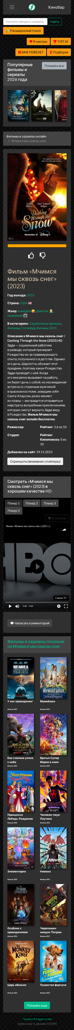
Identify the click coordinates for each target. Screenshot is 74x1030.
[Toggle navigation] (11, 7)
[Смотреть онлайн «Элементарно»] (20, 847)
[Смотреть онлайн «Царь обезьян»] (20, 961)
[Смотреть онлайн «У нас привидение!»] (20, 677)
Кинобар (56, 7)
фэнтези (42, 311)
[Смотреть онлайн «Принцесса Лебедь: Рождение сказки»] (20, 791)
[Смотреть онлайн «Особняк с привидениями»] (20, 904)
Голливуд (28, 328)
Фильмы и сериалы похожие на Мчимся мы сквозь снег (36, 644)
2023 (30, 295)
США (23, 303)
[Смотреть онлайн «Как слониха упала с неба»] (20, 734)
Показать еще (37, 1005)
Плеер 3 (50, 503)
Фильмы (13, 328)
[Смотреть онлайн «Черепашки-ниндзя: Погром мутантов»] (53, 904)
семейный (15, 315)
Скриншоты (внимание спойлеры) (35, 461)
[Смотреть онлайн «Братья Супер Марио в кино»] (53, 734)
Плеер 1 (14, 503)
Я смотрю (58, 518)
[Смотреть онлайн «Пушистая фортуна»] (53, 961)
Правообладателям (37, 1019)
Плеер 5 (14, 510)
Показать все (54, 66)
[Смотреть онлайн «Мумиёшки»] (53, 677)
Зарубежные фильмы (45, 323)
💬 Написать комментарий (30, 623)
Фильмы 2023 (46, 328)
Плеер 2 (32, 503)
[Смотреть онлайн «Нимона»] (53, 847)
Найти (54, 21)
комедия (24, 311)
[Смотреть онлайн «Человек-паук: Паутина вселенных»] (53, 791)
